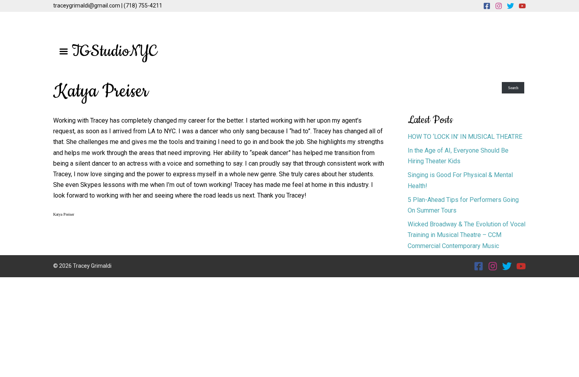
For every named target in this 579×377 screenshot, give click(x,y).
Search (513, 88)
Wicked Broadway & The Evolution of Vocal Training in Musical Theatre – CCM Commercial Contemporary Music (466, 234)
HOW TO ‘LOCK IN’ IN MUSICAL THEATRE (465, 136)
